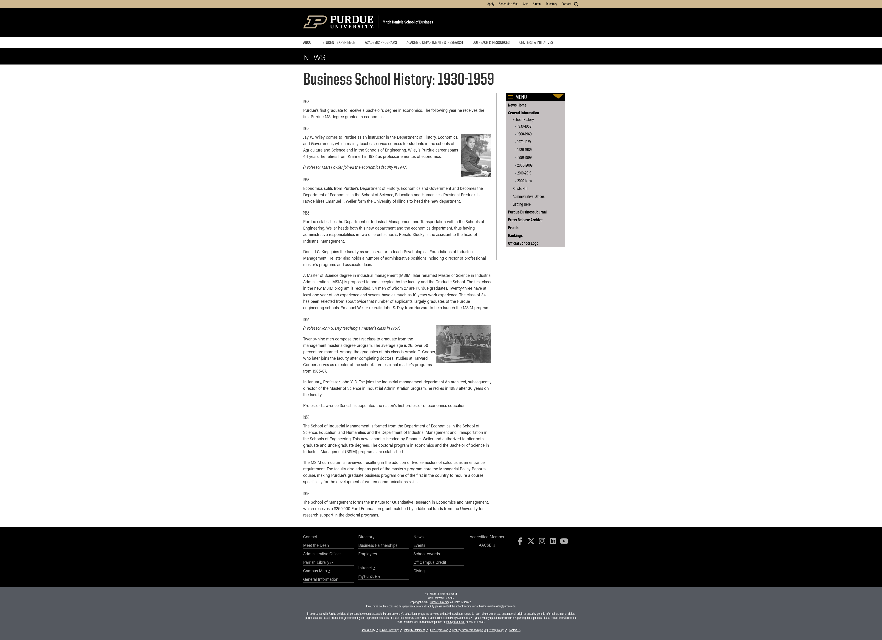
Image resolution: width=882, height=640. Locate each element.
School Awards (426, 553)
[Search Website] (576, 4)
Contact (566, 3)
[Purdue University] (339, 22)
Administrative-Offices (529, 196)
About (308, 42)
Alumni (537, 3)
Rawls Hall (520, 188)
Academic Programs (381, 42)
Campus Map (315, 570)
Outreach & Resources (491, 42)
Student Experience (338, 42)
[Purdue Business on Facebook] (520, 541)
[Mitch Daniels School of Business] (407, 22)
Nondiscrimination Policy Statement (449, 618)
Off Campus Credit (429, 562)
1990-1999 (524, 157)
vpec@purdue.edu (455, 622)
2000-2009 (525, 165)
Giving (419, 570)
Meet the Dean (316, 545)
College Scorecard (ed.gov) (468, 630)
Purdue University (439, 602)
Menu (521, 96)
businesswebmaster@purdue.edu (497, 606)
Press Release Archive (525, 219)
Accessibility (368, 630)
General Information (523, 112)
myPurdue (367, 576)
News (314, 57)
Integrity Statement (414, 630)
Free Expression (439, 630)
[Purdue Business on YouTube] (564, 541)
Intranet (365, 567)
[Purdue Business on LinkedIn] (553, 541)
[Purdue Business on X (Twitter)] (531, 541)
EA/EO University (389, 630)
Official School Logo (523, 243)
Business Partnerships (377, 545)
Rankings (515, 235)
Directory (551, 3)
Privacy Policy (496, 630)
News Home (517, 105)
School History (523, 119)
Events (513, 227)
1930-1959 (524, 126)
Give (525, 3)
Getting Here (522, 204)
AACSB (485, 545)
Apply (490, 3)
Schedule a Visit (508, 3)
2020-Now (524, 180)
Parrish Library (316, 562)
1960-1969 (524, 134)
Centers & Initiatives (536, 42)
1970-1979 (524, 141)
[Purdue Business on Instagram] (542, 541)
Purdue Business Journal (527, 212)
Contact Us (514, 630)
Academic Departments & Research (435, 42)
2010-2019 (524, 173)
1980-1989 (524, 149)
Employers (367, 553)
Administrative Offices (322, 553)
